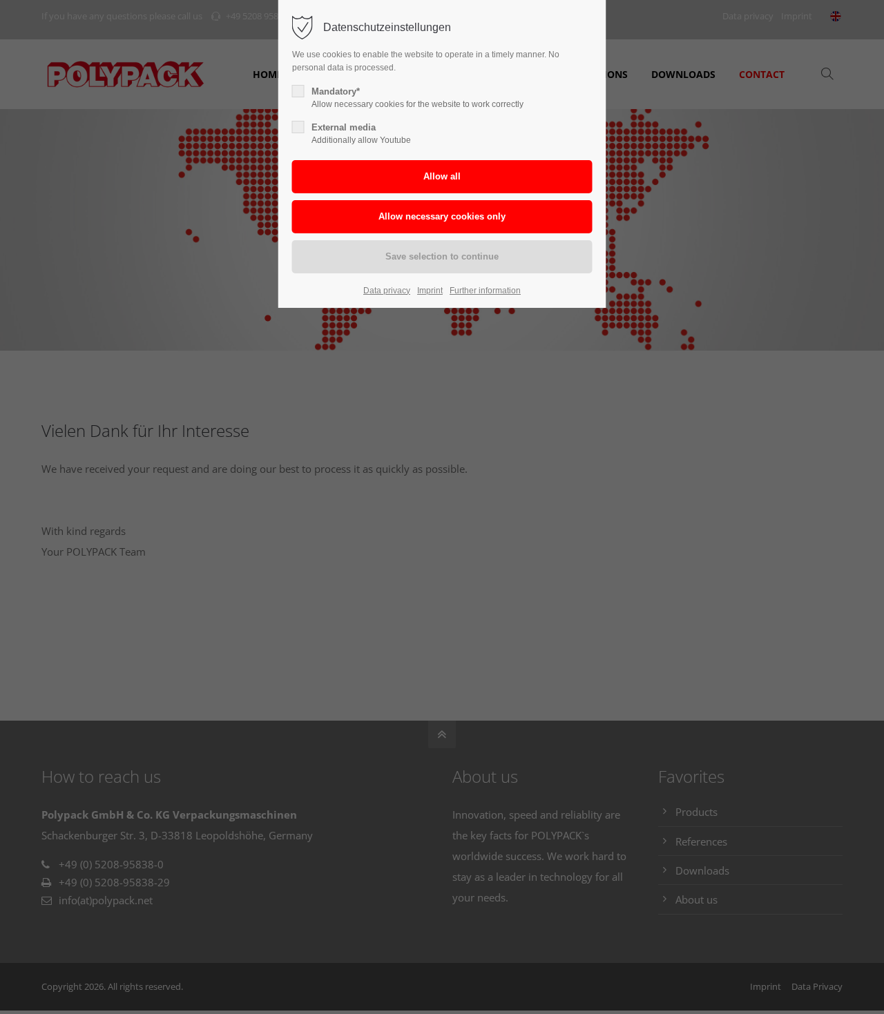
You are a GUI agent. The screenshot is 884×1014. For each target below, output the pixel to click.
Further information (485, 290)
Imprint (430, 290)
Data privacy (386, 290)
